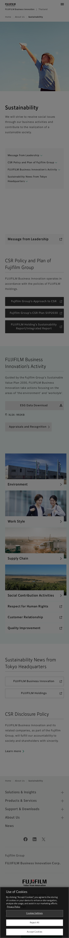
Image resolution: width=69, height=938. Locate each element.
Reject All (34, 923)
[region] (34, 912)
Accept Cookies (34, 932)
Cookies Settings (34, 913)
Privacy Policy (13, 907)
